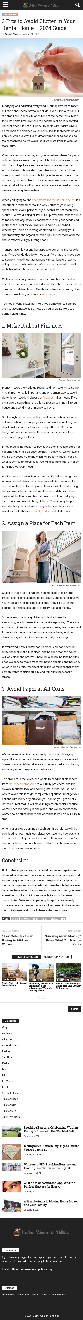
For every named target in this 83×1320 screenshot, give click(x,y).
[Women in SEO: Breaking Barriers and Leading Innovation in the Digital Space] (11, 1167)
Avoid (15, 919)
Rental (54, 919)
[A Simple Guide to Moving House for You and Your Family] (11, 1205)
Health (5, 1063)
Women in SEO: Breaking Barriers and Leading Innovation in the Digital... (50, 1166)
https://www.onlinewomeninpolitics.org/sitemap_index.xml (34, 1294)
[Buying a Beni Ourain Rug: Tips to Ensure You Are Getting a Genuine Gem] (11, 1152)
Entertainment (10, 1045)
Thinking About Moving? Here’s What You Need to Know (62, 940)
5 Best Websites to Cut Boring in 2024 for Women (17, 940)
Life (4, 1075)
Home (44, 919)
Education (7, 1039)
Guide (35, 919)
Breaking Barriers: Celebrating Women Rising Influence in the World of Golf (51, 1129)
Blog (4, 1027)
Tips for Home (9, 14)
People (5, 1086)
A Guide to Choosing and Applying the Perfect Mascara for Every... (49, 1184)
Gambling (7, 1057)
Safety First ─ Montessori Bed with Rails (14, 984)
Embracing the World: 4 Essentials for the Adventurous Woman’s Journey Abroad (41, 987)
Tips (63, 919)
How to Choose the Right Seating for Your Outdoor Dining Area (68, 985)
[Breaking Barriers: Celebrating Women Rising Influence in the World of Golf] (11, 1131)
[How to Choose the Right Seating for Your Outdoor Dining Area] (68, 972)
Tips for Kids (9, 1104)
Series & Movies (11, 1092)
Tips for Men (9, 1110)
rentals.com (49, 294)
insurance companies (22, 784)
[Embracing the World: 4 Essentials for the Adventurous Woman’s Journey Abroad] (41, 972)
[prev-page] (39, 997)
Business (7, 1033)
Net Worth (7, 1081)
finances (48, 397)
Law (4, 1069)
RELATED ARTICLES (26, 956)
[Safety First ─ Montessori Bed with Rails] (14, 972)
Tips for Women (11, 1116)
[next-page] (44, 997)
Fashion (6, 1051)
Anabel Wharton (13, 34)
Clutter (25, 919)
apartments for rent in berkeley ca (53, 200)
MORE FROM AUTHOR (56, 956)
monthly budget (41, 511)
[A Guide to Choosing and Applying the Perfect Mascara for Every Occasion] (11, 1186)
